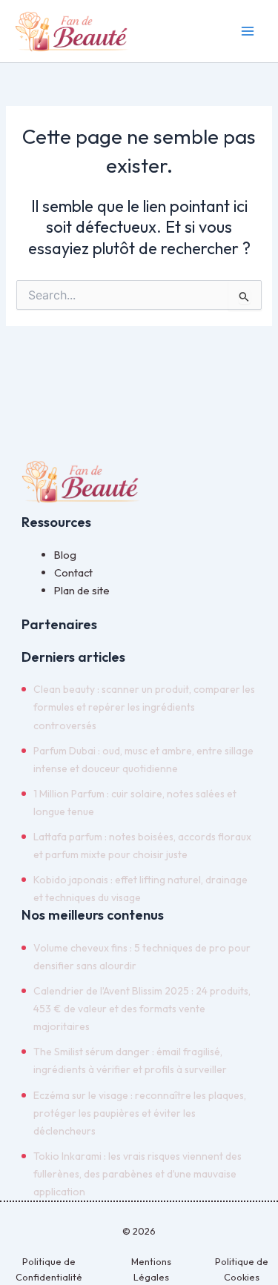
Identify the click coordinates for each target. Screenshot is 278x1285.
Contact (73, 572)
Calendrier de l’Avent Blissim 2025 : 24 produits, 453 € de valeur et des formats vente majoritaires (142, 1008)
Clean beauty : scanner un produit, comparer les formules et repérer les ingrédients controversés (144, 707)
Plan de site (82, 590)
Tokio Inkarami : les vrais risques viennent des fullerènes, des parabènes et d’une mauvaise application (137, 1173)
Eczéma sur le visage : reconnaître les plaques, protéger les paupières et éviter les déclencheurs (139, 1113)
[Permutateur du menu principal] (247, 31)
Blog (65, 555)
